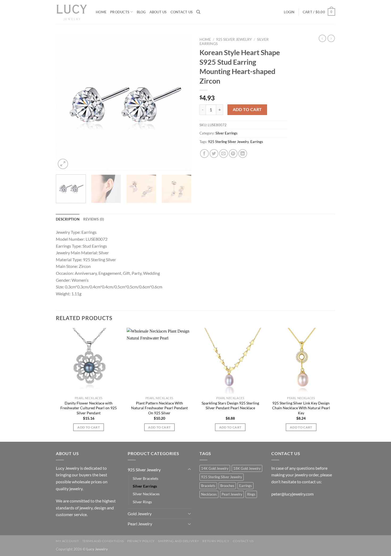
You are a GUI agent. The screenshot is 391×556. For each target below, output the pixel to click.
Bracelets (208, 486)
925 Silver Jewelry (234, 39)
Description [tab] (68, 219)
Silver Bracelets (145, 478)
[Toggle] (189, 469)
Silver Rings (142, 502)
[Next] (182, 102)
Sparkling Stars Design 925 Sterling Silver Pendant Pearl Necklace (230, 405)
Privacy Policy (141, 541)
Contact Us (181, 12)
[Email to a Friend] (223, 153)
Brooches (227, 486)
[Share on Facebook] (204, 153)
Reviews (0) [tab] (93, 219)
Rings (251, 494)
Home (101, 12)
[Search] (198, 12)
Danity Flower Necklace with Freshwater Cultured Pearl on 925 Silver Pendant (88, 408)
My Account (67, 541)
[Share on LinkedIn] (242, 153)
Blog (141, 12)
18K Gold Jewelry (247, 468)
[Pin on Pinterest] (233, 153)
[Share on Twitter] (214, 153)
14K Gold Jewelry (214, 468)
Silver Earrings (226, 133)
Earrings (256, 142)
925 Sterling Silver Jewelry (228, 142)
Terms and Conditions (103, 541)
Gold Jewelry (140, 513)
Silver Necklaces (146, 494)
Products (119, 12)
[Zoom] (63, 164)
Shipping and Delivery (178, 541)
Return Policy (215, 541)
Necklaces (209, 494)
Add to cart (247, 109)
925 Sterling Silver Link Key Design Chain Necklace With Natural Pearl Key (301, 408)
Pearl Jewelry (140, 523)
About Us (158, 12)
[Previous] (65, 102)
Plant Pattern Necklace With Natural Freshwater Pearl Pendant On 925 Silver (159, 408)
